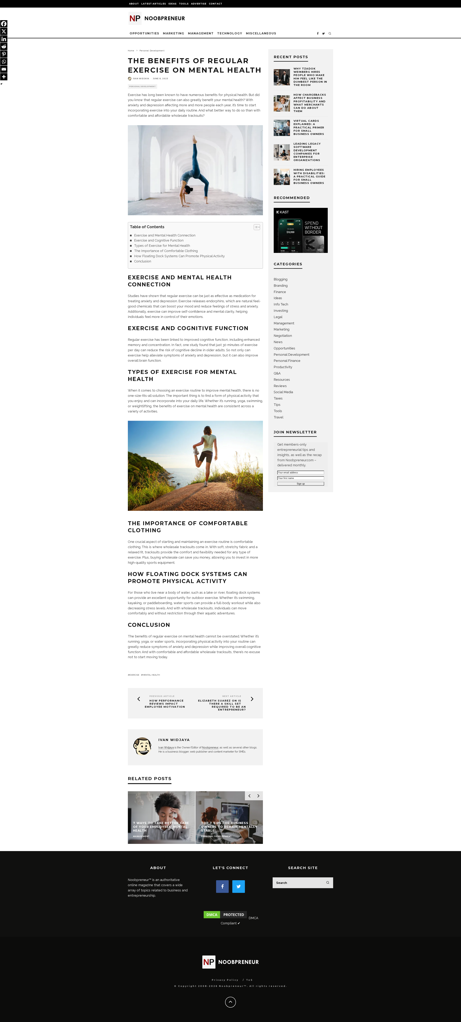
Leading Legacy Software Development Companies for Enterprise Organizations (307, 152)
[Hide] (1, 83)
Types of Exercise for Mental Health (162, 245)
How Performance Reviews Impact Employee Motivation (165, 703)
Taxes (278, 398)
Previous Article (162, 696)
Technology (229, 33)
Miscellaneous (261, 33)
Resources (282, 379)
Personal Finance (287, 361)
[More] (4, 77)
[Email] (4, 69)
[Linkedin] (4, 39)
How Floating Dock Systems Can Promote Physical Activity (179, 256)
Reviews (280, 386)
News (278, 342)
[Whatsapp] (4, 61)
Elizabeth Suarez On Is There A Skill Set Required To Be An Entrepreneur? (222, 705)
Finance (280, 292)
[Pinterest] (4, 54)
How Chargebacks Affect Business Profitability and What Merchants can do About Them (310, 103)
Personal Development (142, 86)
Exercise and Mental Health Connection (164, 235)
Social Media (283, 392)
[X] (4, 31)
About (134, 3)
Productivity (283, 367)
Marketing (173, 33)
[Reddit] (4, 46)
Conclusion (142, 261)
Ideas (172, 3)
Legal (278, 317)
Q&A (277, 373)
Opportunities (144, 33)
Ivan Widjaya (141, 78)
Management (201, 33)
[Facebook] (4, 24)
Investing (281, 311)
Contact (215, 3)
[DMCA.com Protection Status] (225, 918)
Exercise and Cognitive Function (158, 240)
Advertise (198, 3)
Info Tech (281, 304)
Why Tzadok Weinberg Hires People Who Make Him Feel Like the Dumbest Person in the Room (310, 77)
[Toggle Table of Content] (255, 227)
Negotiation (283, 336)
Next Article (231, 696)
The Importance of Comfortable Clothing (166, 251)
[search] (327, 882)
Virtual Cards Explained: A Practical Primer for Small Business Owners (309, 127)
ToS (249, 980)
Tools (184, 3)
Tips (277, 405)
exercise (134, 675)
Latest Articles (153, 3)
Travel (278, 417)
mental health (151, 675)
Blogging (280, 279)
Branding (281, 285)
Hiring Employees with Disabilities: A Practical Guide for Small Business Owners (310, 176)
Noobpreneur (210, 747)
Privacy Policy (225, 980)
